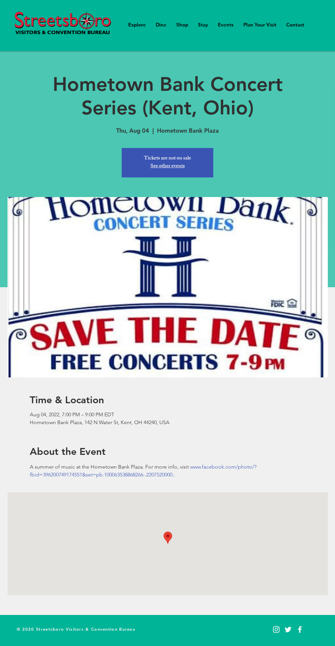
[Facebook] (299, 629)
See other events (167, 166)
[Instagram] (276, 629)
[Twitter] (288, 629)
